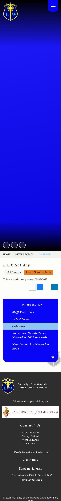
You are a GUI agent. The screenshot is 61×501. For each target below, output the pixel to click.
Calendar (45, 254)
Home (6, 254)
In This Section (32, 304)
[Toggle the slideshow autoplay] (22, 245)
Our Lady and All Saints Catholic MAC (32, 475)
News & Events (24, 254)
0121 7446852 (30, 459)
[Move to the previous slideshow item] (6, 245)
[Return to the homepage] (10, 11)
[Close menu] (53, 6)
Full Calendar (14, 272)
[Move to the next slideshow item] (14, 245)
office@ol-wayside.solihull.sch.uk (30, 452)
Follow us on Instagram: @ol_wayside (30, 401)
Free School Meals (32, 479)
